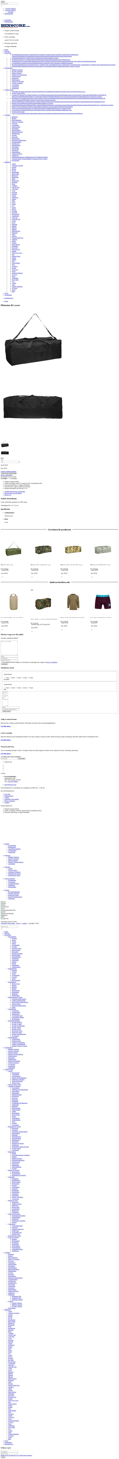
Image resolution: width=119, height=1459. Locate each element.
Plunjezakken (12, 887)
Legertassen (11, 882)
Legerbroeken (12, 850)
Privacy (18, 923)
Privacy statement (9, 801)
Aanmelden (7, 20)
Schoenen (7, 855)
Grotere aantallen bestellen (8, 471)
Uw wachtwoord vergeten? (24, 1455)
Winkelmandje (8, 21)
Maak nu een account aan (8, 1455)
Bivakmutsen (12, 880)
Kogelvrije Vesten (13, 895)
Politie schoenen (13, 860)
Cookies (6, 802)
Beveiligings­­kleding (14, 892)
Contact (6, 797)
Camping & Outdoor (14, 872)
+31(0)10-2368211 (10, 8)
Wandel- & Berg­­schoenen (15, 862)
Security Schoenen (13, 893)
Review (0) (7, 495)
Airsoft (10, 868)
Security (6, 890)
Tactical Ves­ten (12, 870)
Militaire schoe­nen (13, 857)
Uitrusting (7, 867)
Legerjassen (11, 852)
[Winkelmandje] (2, 629)
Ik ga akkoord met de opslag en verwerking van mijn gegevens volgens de (30, 662)
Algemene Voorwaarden (8, 923)
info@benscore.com (10, 784)
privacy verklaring (51, 662)
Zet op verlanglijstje (6, 475)
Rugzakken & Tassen (14, 874)
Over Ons (7, 794)
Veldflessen (11, 885)
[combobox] (9, 4)
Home (6, 301)
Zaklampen (11, 898)
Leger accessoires (9, 878)
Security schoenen (13, 859)
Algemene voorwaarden (11, 799)
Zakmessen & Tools (14, 875)
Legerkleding (12, 845)
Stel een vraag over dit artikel (13, 493)
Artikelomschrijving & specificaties (14, 491)
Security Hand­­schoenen (15, 897)
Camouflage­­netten (13, 883)
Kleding (6, 844)
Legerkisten (11, 864)
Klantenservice (8, 796)
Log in (3, 1457)
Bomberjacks (12, 847)
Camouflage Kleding (14, 849)
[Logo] (15, 27)
